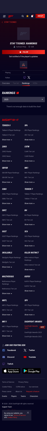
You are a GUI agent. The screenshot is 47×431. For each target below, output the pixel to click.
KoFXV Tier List (30, 286)
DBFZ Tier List (7, 220)
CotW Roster (29, 156)
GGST (4, 231)
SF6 (26, 125)
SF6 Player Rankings (32, 130)
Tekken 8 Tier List (8, 135)
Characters (34, 396)
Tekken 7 (29, 189)
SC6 (26, 231)
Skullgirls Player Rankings (11, 257)
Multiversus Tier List (9, 289)
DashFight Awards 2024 (31, 327)
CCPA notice (20, 387)
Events (4, 396)
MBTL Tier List (7, 310)
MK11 (4, 321)
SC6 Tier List (29, 241)
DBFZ (4, 210)
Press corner (6, 391)
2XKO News (6, 156)
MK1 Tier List (29, 177)
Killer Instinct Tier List (32, 265)
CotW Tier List (30, 151)
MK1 (26, 168)
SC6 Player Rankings (32, 236)
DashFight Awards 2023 (33, 332)
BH (26, 210)
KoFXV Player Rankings (33, 281)
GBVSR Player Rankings (10, 173)
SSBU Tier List (7, 199)
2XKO (4, 146)
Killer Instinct (32, 252)
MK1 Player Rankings (32, 173)
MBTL (4, 300)
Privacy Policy (23, 382)
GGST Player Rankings (10, 236)
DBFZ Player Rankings (10, 215)
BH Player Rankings (32, 215)
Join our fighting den (15, 345)
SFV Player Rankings (32, 305)
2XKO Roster (6, 151)
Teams (23, 396)
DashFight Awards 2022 (33, 337)
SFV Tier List (29, 310)
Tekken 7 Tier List (31, 199)
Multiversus (8, 276)
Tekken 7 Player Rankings (34, 194)
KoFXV (27, 276)
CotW (27, 146)
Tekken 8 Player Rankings (11, 130)
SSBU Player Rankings (10, 194)
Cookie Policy (7, 387)
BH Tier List (29, 220)
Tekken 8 (6, 125)
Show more (6, 140)
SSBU (4, 189)
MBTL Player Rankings (10, 305)
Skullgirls (7, 252)
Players (14, 396)
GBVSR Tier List (7, 177)
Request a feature (32, 391)
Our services (33, 387)
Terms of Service (8, 382)
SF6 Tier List (29, 135)
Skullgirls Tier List (8, 262)
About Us (19, 391)
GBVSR (5, 168)
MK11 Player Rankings (10, 326)
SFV (26, 300)
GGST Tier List (7, 241)
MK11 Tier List (7, 331)
